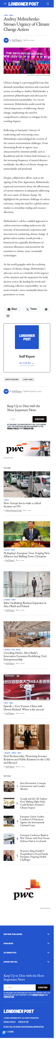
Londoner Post (23, 4)
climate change (28, 379)
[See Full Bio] (33, 363)
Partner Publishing (13, 934)
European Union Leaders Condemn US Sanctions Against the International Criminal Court (32, 821)
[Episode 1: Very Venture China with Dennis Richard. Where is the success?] (27, 687)
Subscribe (39, 419)
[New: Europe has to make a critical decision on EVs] (27, 484)
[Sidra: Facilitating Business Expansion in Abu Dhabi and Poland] (27, 584)
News (6, 15)
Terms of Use (28, 428)
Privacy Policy (13, 428)
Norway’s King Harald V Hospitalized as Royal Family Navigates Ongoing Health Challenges (34, 856)
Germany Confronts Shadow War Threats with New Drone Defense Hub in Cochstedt (35, 838)
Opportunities (10, 962)
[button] (5, 4)
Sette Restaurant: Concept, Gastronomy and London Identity (33, 786)
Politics (7, 550)
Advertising (9, 1032)
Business (7, 600)
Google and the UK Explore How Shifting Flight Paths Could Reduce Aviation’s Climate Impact (33, 803)
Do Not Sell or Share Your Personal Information (24, 1027)
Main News (8, 943)
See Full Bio (25, 363)
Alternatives (10, 953)
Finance (13, 753)
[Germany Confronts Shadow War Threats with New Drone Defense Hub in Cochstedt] (9, 838)
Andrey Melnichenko (11, 379)
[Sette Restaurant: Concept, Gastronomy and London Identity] (9, 786)
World (11, 15)
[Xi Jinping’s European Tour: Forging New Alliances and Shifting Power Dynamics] (27, 534)
